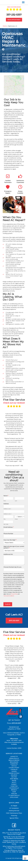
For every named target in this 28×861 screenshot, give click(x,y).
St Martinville (14, 795)
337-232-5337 (14, 14)
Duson (14, 771)
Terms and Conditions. (9, 595)
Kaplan (14, 793)
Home (5, 26)
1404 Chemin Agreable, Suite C (14, 733)
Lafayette (14, 756)
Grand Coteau (14, 773)
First (5, 500)
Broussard (14, 762)
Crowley (14, 769)
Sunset (14, 784)
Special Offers (14, 818)
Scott (14, 782)
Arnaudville (14, 758)
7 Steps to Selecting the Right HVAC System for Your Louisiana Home (14, 842)
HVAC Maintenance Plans (14, 813)
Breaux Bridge (14, 760)
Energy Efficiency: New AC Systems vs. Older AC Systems (14, 851)
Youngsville (14, 788)
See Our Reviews (14, 7)
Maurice (14, 775)
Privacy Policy (14, 594)
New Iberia (14, 779)
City (4, 519)
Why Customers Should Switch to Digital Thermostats (14, 847)
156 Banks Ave (14, 727)
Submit (7, 604)
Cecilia (14, 766)
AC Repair (14, 805)
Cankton (14, 786)
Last (16, 500)
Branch (14, 790)
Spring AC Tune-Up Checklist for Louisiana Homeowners (14, 837)
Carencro (14, 764)
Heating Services (14, 810)
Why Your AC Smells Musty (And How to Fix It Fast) (14, 833)
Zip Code (6, 524)
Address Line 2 (7, 513)
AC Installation (14, 808)
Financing (14, 815)
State (16, 519)
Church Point (14, 767)
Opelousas (14, 797)
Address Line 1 (7, 508)
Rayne (14, 780)
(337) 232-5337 (14, 620)
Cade (14, 791)
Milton (14, 777)
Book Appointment (14, 19)
